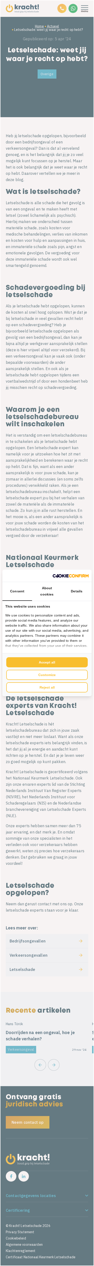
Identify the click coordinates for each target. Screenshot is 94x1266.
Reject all (47, 687)
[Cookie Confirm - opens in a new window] (71, 576)
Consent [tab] (17, 591)
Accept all (47, 662)
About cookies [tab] (47, 591)
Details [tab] (76, 591)
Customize (47, 675)
